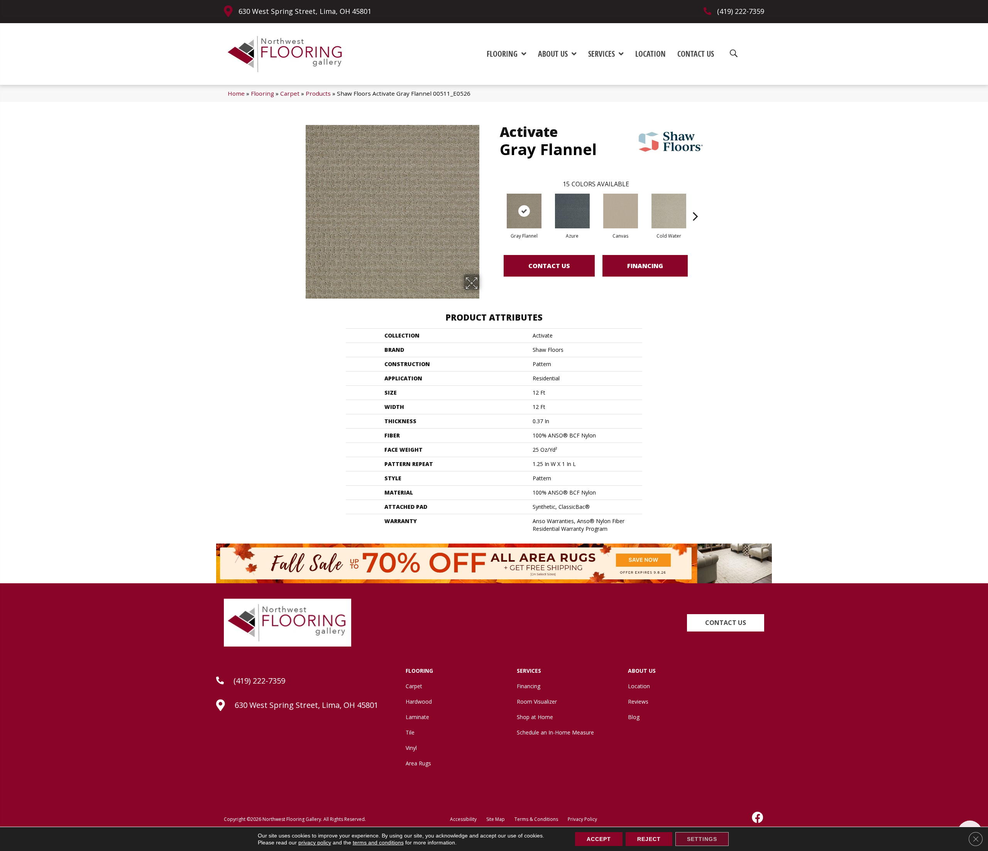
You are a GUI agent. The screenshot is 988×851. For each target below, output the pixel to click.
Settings (702, 839)
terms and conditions (378, 842)
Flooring (262, 93)
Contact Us (549, 266)
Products (318, 93)
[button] (725, 622)
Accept (599, 839)
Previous (496, 204)
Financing (645, 266)
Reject (649, 839)
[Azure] (572, 211)
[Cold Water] (669, 211)
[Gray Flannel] (524, 211)
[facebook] (758, 817)
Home (236, 93)
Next (695, 204)
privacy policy (314, 842)
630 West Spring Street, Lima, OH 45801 (305, 11)
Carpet (289, 93)
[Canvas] (620, 211)
